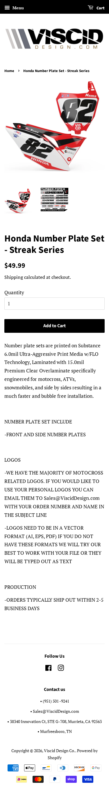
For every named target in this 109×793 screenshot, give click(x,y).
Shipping (13, 277)
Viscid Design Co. (59, 750)
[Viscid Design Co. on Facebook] (48, 669)
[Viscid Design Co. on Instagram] (61, 669)
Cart (100, 8)
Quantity (14, 292)
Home (9, 70)
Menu (17, 7)
